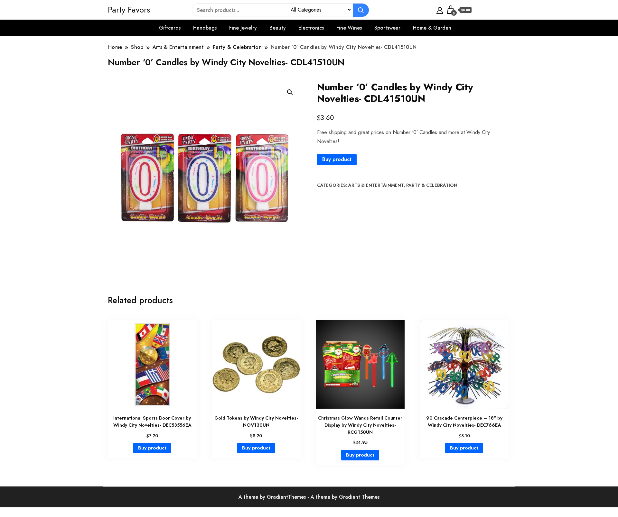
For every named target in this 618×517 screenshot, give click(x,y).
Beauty (277, 28)
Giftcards (170, 28)
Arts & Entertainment (376, 185)
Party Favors (129, 10)
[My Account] (439, 9)
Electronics (311, 28)
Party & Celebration (431, 185)
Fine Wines (349, 28)
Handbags (205, 28)
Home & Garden (432, 28)
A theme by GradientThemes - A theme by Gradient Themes (309, 497)
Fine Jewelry (243, 28)
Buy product (336, 159)
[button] (290, 92)
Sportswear (387, 28)
